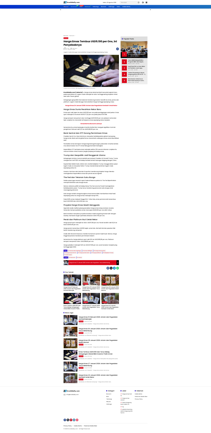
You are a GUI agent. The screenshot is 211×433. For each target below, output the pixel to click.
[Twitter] (111, 268)
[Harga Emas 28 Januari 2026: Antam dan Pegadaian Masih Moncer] (110, 280)
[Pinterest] (71, 420)
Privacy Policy (139, 399)
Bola (107, 396)
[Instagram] (77, 420)
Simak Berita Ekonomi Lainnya (91, 124)
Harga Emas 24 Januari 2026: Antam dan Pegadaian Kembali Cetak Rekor (91, 105)
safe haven (69, 255)
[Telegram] (114, 268)
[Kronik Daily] (72, 2)
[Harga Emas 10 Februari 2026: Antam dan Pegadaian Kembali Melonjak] (72, 280)
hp (123, 407)
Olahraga (109, 404)
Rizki (68, 48)
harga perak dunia (84, 252)
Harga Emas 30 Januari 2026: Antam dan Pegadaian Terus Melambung (91, 288)
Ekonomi (66, 38)
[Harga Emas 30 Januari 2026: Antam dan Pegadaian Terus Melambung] (91, 280)
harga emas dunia (100, 250)
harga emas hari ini (71, 252)
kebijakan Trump (108, 252)
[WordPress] (74, 420)
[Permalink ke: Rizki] (65, 48)
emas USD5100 (88, 250)
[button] (138, 2)
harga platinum (97, 252)
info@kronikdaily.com (72, 394)
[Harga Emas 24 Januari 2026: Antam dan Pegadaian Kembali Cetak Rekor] (110, 298)
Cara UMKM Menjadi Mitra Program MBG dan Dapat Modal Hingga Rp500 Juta (136, 61)
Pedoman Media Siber (141, 396)
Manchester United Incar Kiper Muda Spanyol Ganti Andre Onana (136, 79)
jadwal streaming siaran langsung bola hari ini (126, 411)
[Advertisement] (105, 21)
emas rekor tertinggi (75, 250)
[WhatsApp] (117, 268)
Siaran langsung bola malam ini (126, 403)
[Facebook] (107, 268)
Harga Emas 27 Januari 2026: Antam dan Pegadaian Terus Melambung (91, 307)
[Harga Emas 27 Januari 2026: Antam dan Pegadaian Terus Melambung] (91, 298)
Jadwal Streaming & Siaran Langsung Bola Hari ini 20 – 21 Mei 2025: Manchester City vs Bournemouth (137, 73)
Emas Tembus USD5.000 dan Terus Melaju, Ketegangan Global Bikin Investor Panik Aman (72, 307)
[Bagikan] (117, 49)
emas (80, 257)
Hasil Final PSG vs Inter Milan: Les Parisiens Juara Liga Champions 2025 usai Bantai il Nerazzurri (137, 67)
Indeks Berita (138, 394)
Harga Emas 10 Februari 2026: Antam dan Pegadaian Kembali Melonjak (72, 288)
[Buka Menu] (146, 2)
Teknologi (109, 399)
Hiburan (108, 401)
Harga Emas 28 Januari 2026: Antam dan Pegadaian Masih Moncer (110, 288)
